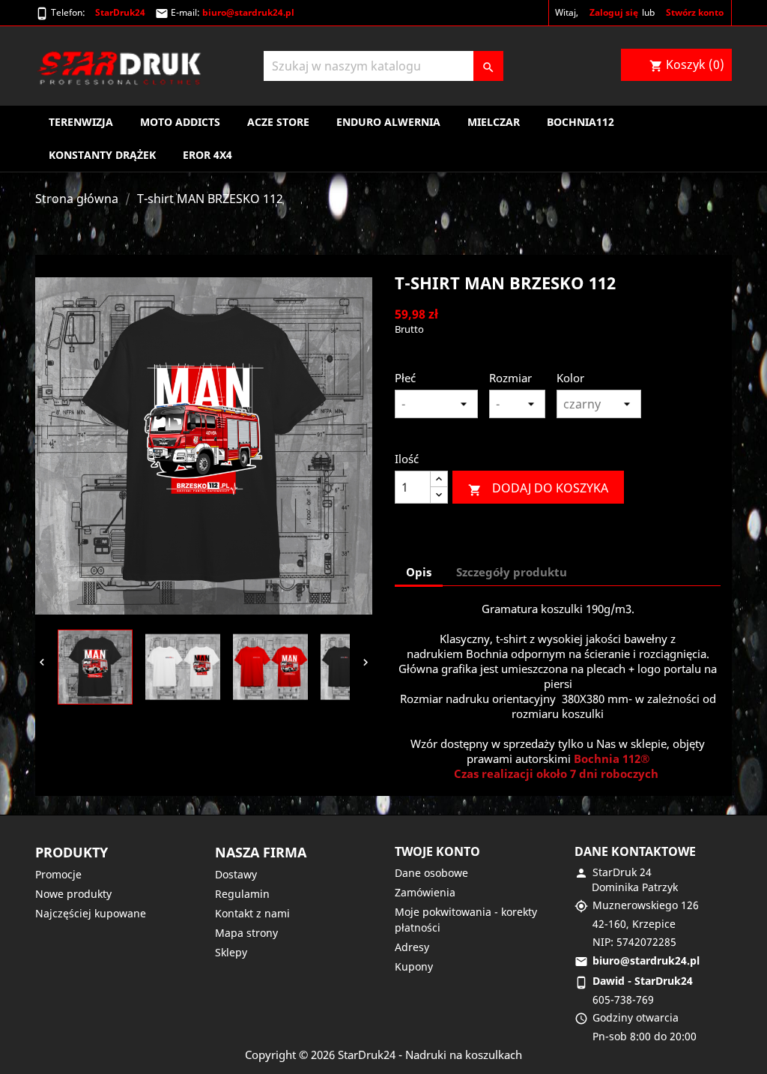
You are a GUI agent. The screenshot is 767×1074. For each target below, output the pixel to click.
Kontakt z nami (252, 913)
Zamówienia (425, 892)
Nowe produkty (73, 894)
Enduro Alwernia (388, 122)
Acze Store (278, 122)
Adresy (412, 947)
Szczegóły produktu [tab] (511, 571)
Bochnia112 (580, 122)
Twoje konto (437, 851)
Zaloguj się (613, 12)
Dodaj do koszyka (538, 488)
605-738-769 (623, 999)
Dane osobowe (431, 873)
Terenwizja (81, 122)
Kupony (414, 966)
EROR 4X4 (207, 155)
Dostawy (236, 874)
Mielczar (493, 122)
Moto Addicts (180, 122)
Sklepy (231, 952)
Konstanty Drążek (102, 155)
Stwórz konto (695, 12)
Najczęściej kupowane (90, 913)
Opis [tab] (418, 571)
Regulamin (242, 894)
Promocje (58, 874)
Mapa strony (246, 933)
